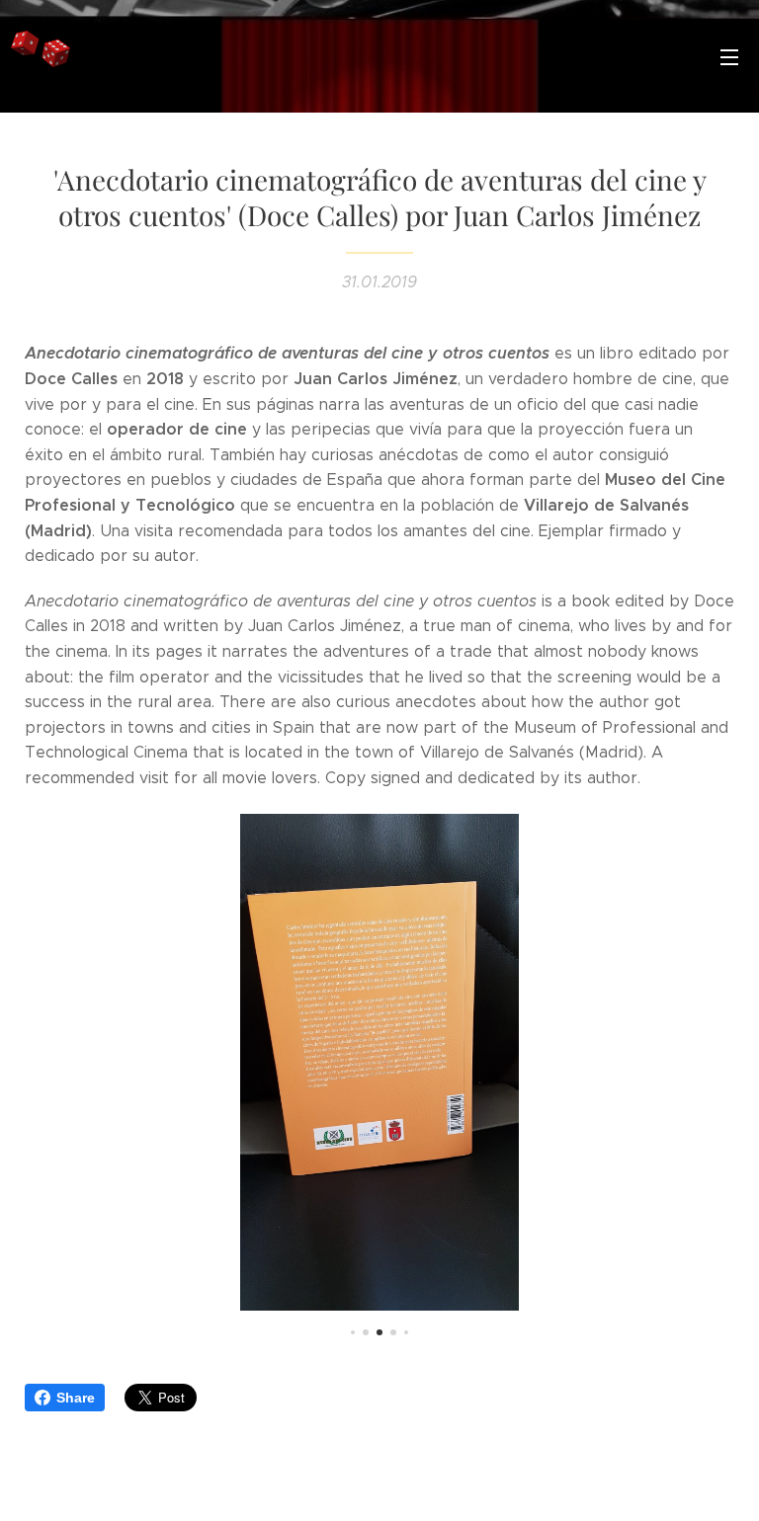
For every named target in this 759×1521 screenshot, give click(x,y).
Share (75, 1397)
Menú (729, 56)
